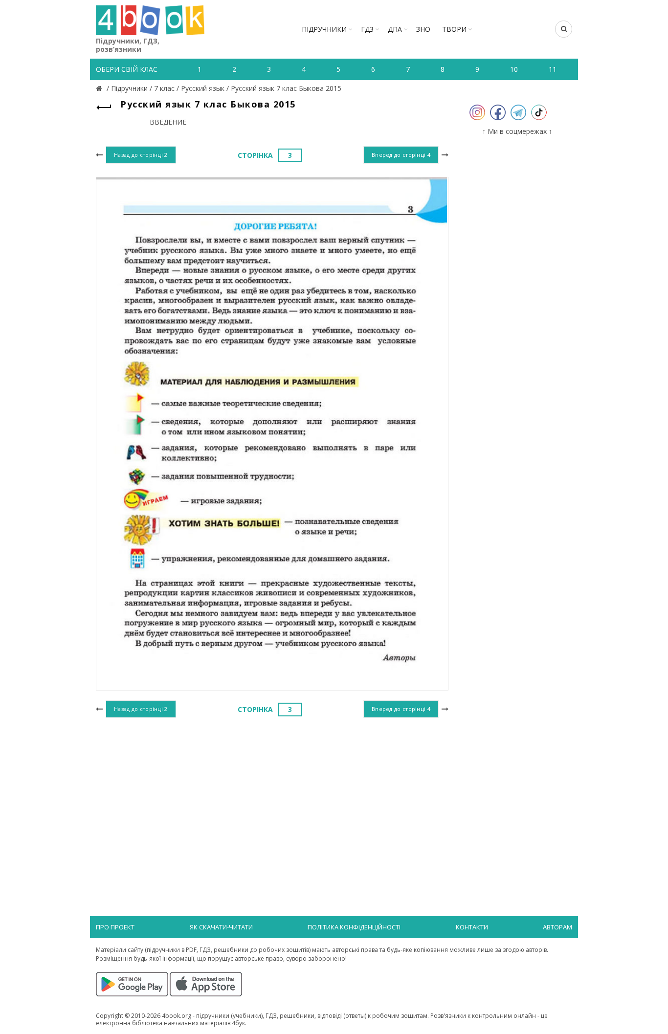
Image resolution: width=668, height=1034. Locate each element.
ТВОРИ (454, 29)
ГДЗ (367, 29)
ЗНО (423, 29)
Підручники (324, 29)
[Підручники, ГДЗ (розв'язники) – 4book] (100, 88)
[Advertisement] (272, 800)
